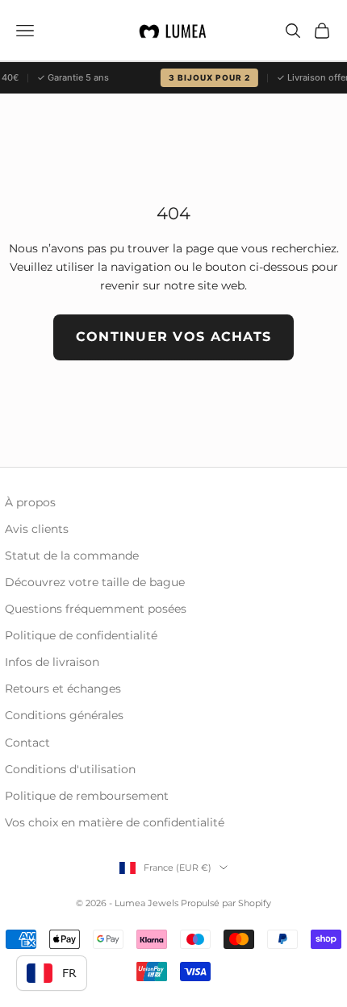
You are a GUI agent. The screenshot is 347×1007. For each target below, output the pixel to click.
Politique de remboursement (87, 796)
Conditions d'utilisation (70, 769)
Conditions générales (64, 715)
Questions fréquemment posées (95, 608)
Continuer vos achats (174, 336)
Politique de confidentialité (81, 635)
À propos (30, 502)
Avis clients (37, 529)
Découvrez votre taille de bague (95, 582)
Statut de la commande (72, 555)
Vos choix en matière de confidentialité (114, 822)
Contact (27, 742)
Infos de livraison (52, 662)
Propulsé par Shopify (226, 903)
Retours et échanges (63, 688)
